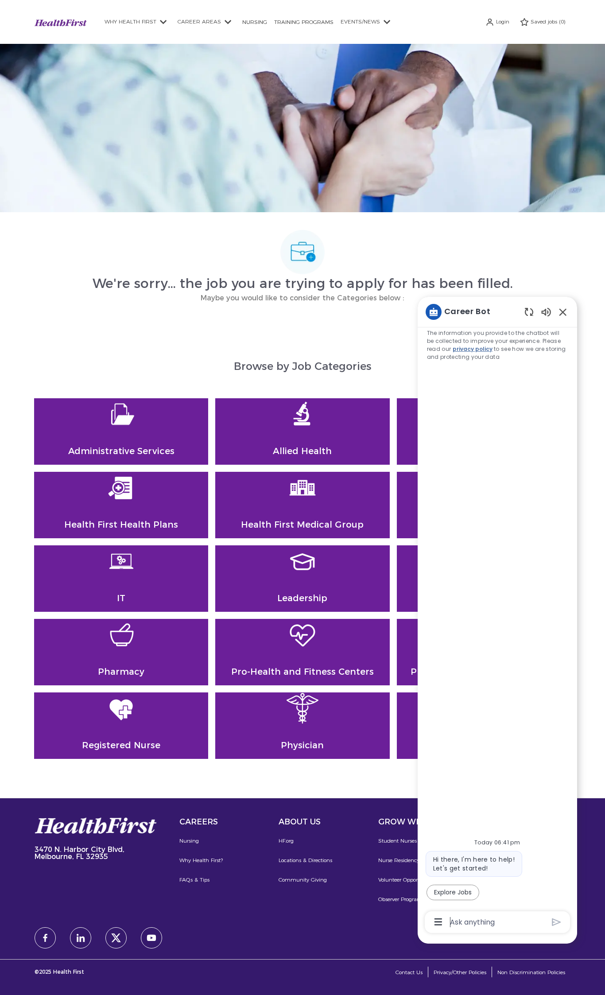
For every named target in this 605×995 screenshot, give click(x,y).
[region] (497, 616)
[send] (556, 922)
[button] (497, 22)
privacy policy (473, 349)
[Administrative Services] (121, 431)
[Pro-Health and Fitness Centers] (302, 652)
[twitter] (116, 937)
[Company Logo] (61, 21)
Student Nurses (397, 840)
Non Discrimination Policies (531, 972)
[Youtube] (151, 937)
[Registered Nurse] (121, 725)
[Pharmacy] (121, 652)
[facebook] (45, 937)
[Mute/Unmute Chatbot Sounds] (546, 311)
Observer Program (400, 899)
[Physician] (302, 725)
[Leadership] (302, 578)
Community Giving (303, 879)
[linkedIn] (80, 937)
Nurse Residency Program (410, 860)
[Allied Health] (302, 431)
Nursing (189, 840)
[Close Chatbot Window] (563, 312)
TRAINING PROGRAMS (304, 22)
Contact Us (409, 972)
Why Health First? (201, 860)
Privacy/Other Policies (460, 972)
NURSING (254, 22)
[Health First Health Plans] (121, 505)
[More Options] (438, 922)
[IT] (121, 578)
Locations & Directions (305, 860)
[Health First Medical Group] (302, 505)
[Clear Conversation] (529, 312)
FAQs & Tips (194, 879)
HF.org (286, 840)
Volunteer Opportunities (407, 879)
